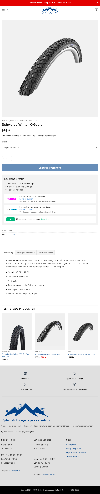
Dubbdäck (33, 121)
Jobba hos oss (72, 456)
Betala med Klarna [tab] (46, 253)
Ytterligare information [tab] (26, 253)
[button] (3, 10)
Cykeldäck (23, 121)
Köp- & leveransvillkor (76, 452)
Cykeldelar (12, 121)
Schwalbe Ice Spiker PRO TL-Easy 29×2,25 (16, 355)
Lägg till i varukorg (50, 167)
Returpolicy (71, 444)
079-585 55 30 (48, 474)
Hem (3, 121)
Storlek (4, 142)
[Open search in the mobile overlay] (7, 10)
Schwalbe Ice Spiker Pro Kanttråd (81, 354)
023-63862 (14, 470)
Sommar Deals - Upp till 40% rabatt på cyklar (50, 2)
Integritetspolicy (73, 448)
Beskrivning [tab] (8, 253)
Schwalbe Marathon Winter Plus (47, 354)
